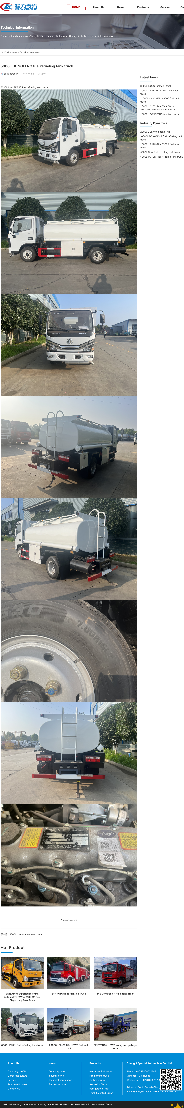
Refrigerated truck (99, 1088)
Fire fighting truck (99, 1075)
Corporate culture (17, 1075)
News (120, 7)
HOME (76, 7)
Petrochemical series (100, 1071)
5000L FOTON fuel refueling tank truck (161, 156)
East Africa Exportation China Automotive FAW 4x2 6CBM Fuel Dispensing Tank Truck (22, 997)
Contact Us (14, 1088)
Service (165, 7)
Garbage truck (97, 1080)
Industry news (56, 1075)
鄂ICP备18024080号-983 (100, 1104)
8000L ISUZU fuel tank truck (155, 85)
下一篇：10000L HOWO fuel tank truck (21, 934)
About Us (98, 7)
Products (143, 7)
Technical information (30, 52)
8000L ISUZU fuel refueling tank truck (22, 1045)
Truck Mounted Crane (101, 1092)
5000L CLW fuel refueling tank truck (160, 152)
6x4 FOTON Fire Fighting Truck (69, 993)
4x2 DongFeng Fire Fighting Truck (115, 993)
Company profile (17, 1071)
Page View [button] (70, 920)
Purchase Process (17, 1084)
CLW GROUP (11, 74)
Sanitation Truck (98, 1084)
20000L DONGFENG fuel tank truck (159, 114)
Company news (57, 1071)
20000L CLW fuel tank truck (155, 131)
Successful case (57, 1084)
